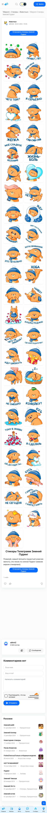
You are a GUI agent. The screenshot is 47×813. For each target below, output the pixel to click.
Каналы (11, 811)
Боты (19, 811)
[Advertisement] (23, 613)
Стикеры (14, 12)
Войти (41, 4)
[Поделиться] (10, 584)
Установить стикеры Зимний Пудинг (23, 33)
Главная (3, 811)
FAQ (43, 811)
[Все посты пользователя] (21, 650)
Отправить (13, 703)
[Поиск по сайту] (16, 4)
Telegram (6, 12)
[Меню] (2, 4)
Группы (27, 811)
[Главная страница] (6, 4)
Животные (24, 12)
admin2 (13, 642)
